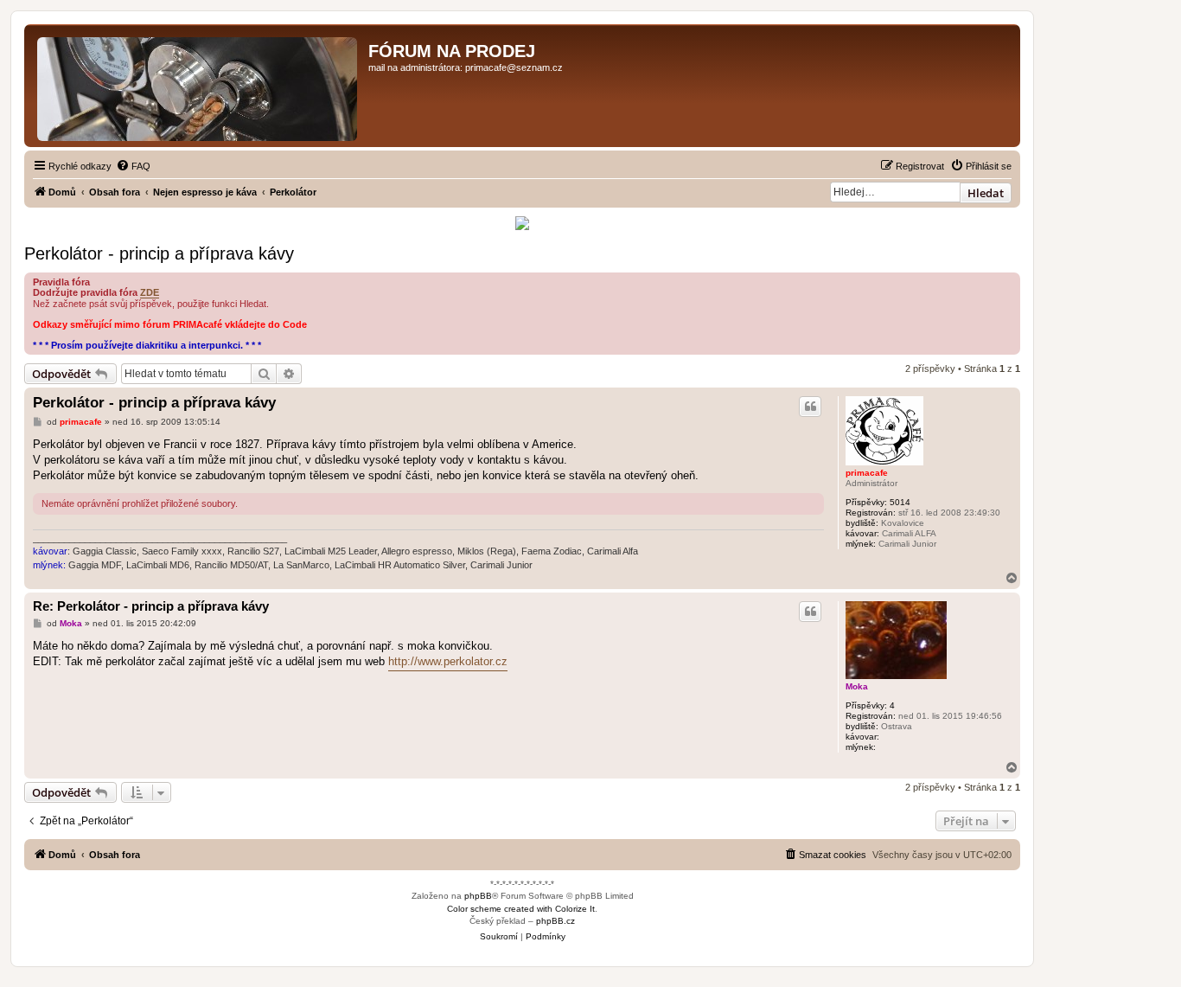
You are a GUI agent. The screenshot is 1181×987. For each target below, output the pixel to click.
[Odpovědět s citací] (810, 406)
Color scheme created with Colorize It (521, 908)
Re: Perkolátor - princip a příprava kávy (151, 606)
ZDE (149, 292)
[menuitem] (133, 166)
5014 (900, 502)
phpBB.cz (555, 921)
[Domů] (198, 86)
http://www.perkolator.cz (448, 661)
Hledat (985, 193)
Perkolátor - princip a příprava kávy (159, 253)
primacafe (867, 472)
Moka (857, 686)
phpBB (478, 895)
